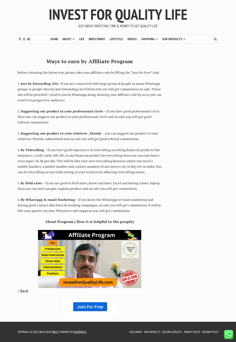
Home (54, 39)
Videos (132, 39)
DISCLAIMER (136, 332)
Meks (55, 332)
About (67, 39)
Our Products (172, 39)
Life (81, 39)
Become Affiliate (172, 332)
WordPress (79, 332)
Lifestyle (116, 39)
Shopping (148, 39)
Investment (97, 39)
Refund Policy (210, 332)
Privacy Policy (192, 332)
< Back (23, 291)
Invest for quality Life (118, 14)
